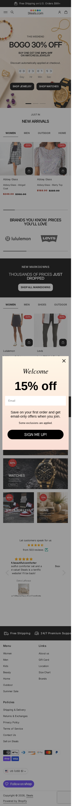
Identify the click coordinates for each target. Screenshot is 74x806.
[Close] (64, 361)
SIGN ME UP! (35, 434)
